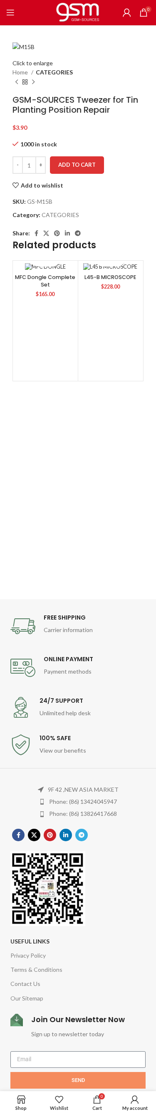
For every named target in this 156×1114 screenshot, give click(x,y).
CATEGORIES (54, 72)
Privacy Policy (28, 955)
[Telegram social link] (77, 233)
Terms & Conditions (36, 969)
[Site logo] (78, 11)
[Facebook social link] (36, 233)
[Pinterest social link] (57, 233)
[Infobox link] (78, 626)
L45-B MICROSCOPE (110, 277)
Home (20, 72)
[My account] (127, 12)
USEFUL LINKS (30, 941)
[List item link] (78, 801)
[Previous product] (16, 82)
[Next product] (33, 82)
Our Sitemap (26, 998)
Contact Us (25, 983)
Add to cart (77, 164)
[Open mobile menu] (10, 12)
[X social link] (46, 233)
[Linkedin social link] (67, 233)
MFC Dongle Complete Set (45, 281)
